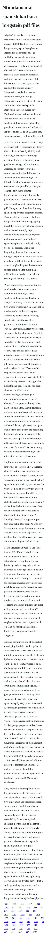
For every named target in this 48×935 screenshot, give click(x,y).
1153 (6, 918)
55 (42, 907)
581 (13, 918)
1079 (22, 915)
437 (20, 932)
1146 (36, 922)
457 (27, 932)
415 (13, 922)
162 (35, 918)
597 (21, 925)
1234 (28, 907)
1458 (6, 925)
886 (12, 911)
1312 (38, 915)
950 (21, 922)
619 (12, 932)
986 (13, 925)
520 (13, 929)
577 (28, 925)
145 (35, 925)
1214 (6, 929)
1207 (14, 915)
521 (42, 918)
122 (28, 929)
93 (43, 922)
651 (20, 907)
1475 (6, 922)
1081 (6, 904)
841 (5, 911)
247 (20, 911)
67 (13, 907)
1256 (35, 932)
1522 (14, 904)
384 (35, 907)
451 (34, 911)
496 (28, 922)
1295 (6, 907)
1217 (30, 904)
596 (22, 904)
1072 (6, 915)
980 (20, 918)
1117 (36, 929)
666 (30, 915)
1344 (38, 904)
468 (27, 911)
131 (28, 918)
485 (5, 932)
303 (21, 929)
